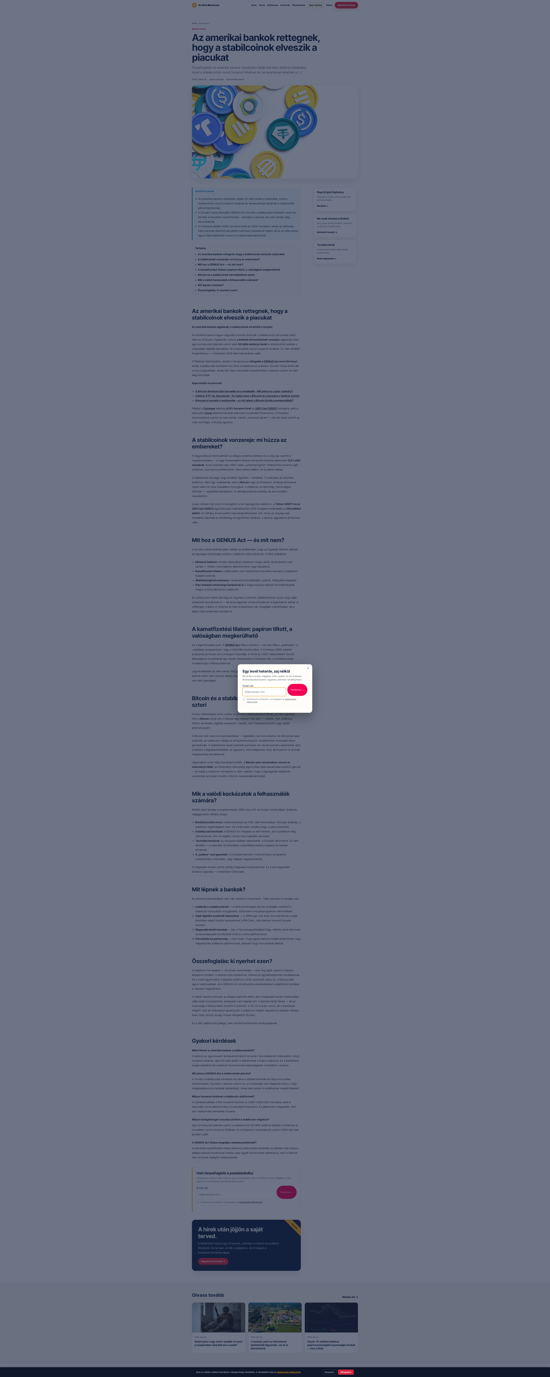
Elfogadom (346, 1372)
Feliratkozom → (297, 690)
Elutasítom (329, 1372)
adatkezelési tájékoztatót (289, 1372)
